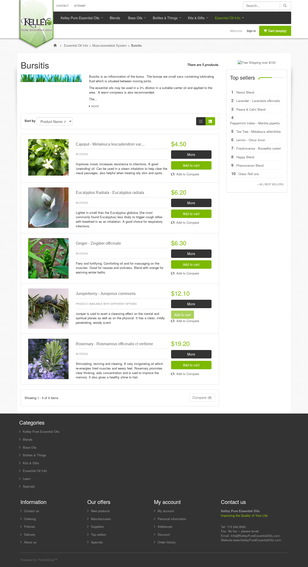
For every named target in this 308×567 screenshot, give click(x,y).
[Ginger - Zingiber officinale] (48, 257)
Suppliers (97, 526)
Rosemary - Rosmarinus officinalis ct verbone (114, 344)
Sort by (30, 121)
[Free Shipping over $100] (257, 62)
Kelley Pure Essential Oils (78, 18)
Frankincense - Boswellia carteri (258, 148)
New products (100, 511)
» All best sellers (270, 184)
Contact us (31, 511)
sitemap (79, 5)
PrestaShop (46, 559)
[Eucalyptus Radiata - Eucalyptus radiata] (48, 207)
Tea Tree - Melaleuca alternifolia (258, 131)
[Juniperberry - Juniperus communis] (48, 308)
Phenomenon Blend (249, 165)
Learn (27, 478)
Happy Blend (245, 157)
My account (166, 511)
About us (30, 542)
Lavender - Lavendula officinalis (258, 101)
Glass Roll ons (248, 174)
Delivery (29, 534)
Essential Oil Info (225, 18)
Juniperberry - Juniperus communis (106, 294)
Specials (29, 486)
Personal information (172, 518)
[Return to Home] (55, 45)
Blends (115, 17)
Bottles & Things (163, 18)
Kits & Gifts (194, 18)
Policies (29, 526)
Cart (277, 30)
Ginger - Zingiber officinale (98, 243)
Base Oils (133, 18)
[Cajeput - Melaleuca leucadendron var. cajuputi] (48, 156)
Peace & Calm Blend (250, 109)
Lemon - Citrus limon (250, 140)
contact (62, 5)
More (95, 106)
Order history (167, 542)
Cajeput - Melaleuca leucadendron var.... (110, 144)
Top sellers (242, 77)
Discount (164, 534)
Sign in (251, 31)
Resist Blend (245, 92)
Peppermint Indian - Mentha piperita (255, 123)
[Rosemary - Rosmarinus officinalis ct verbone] (48, 358)
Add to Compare (187, 174)
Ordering (30, 518)
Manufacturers (101, 518)
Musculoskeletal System (109, 45)
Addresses (165, 526)
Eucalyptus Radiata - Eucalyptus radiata (110, 193)
